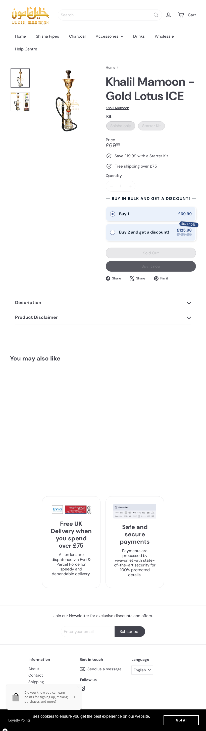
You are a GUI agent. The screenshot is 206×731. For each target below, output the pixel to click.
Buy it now (151, 266)
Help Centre (26, 49)
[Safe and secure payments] (134, 511)
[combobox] (110, 15)
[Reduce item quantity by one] (111, 186)
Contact (35, 675)
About (33, 668)
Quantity (114, 175)
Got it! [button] (181, 720)
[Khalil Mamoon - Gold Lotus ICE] (25, 411)
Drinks (139, 36)
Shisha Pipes (47, 36)
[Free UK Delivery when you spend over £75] (71, 509)
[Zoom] (67, 101)
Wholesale (164, 36)
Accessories (107, 36)
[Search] (156, 15)
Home (20, 36)
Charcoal (77, 36)
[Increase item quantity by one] (130, 186)
